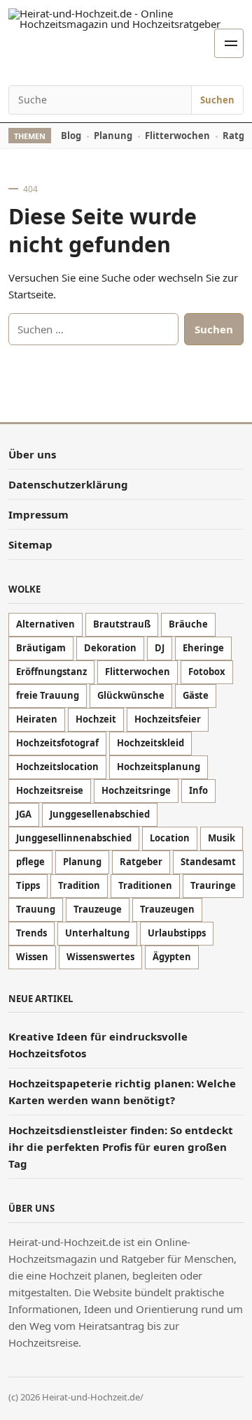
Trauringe (213, 885)
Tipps (28, 885)
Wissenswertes (100, 956)
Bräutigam (41, 648)
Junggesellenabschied (100, 814)
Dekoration (110, 648)
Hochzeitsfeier (167, 719)
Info (198, 790)
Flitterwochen (177, 135)
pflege (30, 861)
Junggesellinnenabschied (74, 838)
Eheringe (203, 648)
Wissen (32, 956)
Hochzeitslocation (57, 766)
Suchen (217, 100)
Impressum (38, 514)
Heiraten (36, 719)
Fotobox (206, 671)
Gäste (196, 695)
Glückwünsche (130, 695)
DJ (159, 648)
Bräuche (188, 624)
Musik (221, 838)
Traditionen (145, 885)
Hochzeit (96, 719)
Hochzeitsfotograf (57, 743)
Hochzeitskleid (150, 743)
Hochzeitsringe (136, 790)
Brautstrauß (121, 624)
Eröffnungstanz (51, 671)
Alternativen (45, 624)
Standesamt (208, 861)
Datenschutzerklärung (68, 484)
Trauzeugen (167, 909)
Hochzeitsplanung (158, 766)
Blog (71, 135)
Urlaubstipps (177, 933)
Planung (113, 135)
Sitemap (30, 544)
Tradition (79, 885)
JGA (23, 814)
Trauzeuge (98, 909)
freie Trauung (47, 695)
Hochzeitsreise (49, 790)
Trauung (35, 909)
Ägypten (172, 956)
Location (170, 838)
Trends (31, 933)
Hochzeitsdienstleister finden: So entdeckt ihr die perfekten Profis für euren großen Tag (120, 1147)
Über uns (32, 454)
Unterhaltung (97, 933)
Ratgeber (141, 861)
